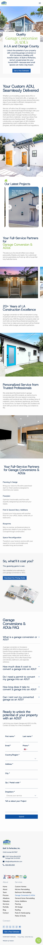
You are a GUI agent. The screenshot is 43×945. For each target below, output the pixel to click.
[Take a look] (21, 71)
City (7, 773)
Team (5, 892)
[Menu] (39, 3)
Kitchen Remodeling (22, 889)
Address (9, 764)
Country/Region (12, 755)
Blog (4, 910)
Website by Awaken (8, 941)
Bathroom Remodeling (23, 892)
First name (10, 736)
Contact (6, 913)
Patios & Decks (20, 916)
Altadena (6, 898)
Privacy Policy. (21, 936)
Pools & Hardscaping (22, 913)
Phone (26, 745)
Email (8, 745)
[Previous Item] (9, 207)
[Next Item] (38, 207)
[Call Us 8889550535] (38, 940)
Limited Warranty (29, 936)
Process (5, 895)
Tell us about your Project (15, 801)
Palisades (6, 901)
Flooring (18, 904)
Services (6, 904)
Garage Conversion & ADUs (25, 895)
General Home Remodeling (25, 898)
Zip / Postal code (12, 782)
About (5, 889)
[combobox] (21, 759)
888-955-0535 (10, 865)
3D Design (19, 907)
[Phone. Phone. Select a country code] (26, 749)
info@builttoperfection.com (13, 861)
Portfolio (6, 907)
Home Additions (21, 901)
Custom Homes (20, 886)
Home (5, 886)
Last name (27, 736)
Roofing (18, 910)
